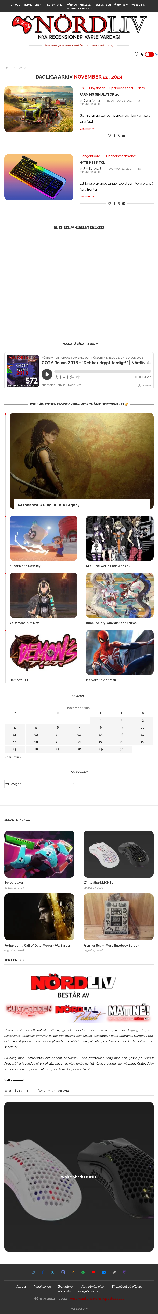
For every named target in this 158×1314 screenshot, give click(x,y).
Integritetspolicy (79, 8)
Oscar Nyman (92, 100)
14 (79, 735)
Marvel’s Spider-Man (101, 680)
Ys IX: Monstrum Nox (24, 623)
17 (142, 735)
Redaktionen (32, 5)
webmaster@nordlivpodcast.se (97, 1298)
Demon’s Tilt (19, 680)
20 (58, 742)
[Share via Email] (123, 135)
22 (101, 742)
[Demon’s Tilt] (43, 652)
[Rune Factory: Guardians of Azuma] (120, 595)
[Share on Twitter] (118, 135)
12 (36, 735)
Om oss (15, 5)
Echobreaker (13, 882)
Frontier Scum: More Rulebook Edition (111, 945)
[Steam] (114, 1272)
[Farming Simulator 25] (38, 109)
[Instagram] (33, 1272)
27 (57, 749)
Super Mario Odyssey (25, 566)
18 (15, 742)
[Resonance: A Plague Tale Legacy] (82, 461)
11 (14, 735)
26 (36, 749)
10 (143, 727)
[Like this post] (109, 135)
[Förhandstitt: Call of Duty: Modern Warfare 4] (39, 916)
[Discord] (63, 1272)
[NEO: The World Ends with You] (120, 538)
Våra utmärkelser (79, 5)
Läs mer (85, 128)
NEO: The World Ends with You (108, 566)
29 (101, 749)
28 (79, 749)
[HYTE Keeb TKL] (38, 177)
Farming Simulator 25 (99, 94)
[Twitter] (52, 1272)
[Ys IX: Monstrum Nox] (43, 595)
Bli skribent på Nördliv (112, 5)
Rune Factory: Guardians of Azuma (111, 623)
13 (57, 735)
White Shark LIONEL (98, 882)
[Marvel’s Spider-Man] (120, 652)
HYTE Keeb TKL (92, 162)
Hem (7, 67)
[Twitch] (125, 1272)
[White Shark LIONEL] (119, 854)
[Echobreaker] (39, 854)
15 (101, 735)
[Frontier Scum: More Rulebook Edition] (119, 916)
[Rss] (73, 1272)
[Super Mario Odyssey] (43, 538)
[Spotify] (83, 1272)
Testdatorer (54, 5)
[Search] (137, 54)
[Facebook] (43, 1272)
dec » (17, 757)
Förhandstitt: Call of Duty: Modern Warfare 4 (37, 945)
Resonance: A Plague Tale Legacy (49, 505)
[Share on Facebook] (114, 135)
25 (15, 749)
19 (36, 742)
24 (143, 742)
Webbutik (138, 5)
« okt (7, 757)
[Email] (104, 1272)
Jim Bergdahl (92, 168)
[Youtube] (93, 1272)
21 (79, 742)
